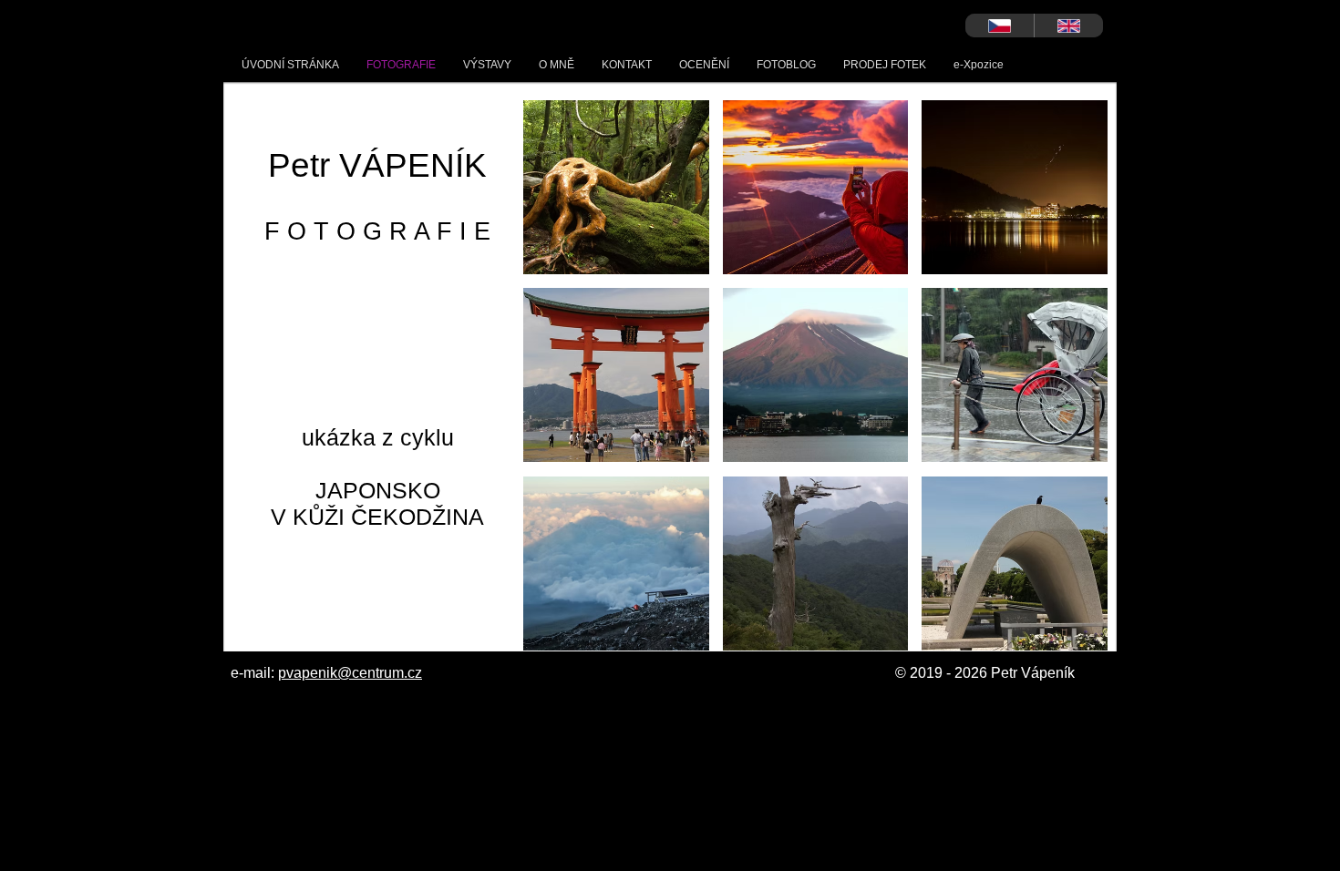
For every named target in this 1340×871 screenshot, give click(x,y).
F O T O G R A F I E (377, 231)
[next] (1074, 385)
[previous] (556, 385)
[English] (1068, 25)
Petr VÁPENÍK (377, 165)
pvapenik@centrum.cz (350, 673)
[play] (1069, 635)
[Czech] (999, 25)
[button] (616, 187)
